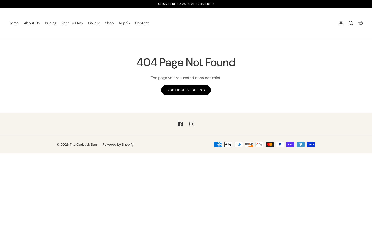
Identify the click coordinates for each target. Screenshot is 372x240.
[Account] (341, 23)
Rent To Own (72, 23)
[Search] (351, 23)
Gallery (94, 23)
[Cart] (361, 23)
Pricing (50, 23)
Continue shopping (186, 90)
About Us (32, 23)
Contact (142, 23)
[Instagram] (192, 124)
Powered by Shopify (118, 144)
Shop (109, 23)
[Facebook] (180, 124)
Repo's (124, 23)
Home (14, 23)
